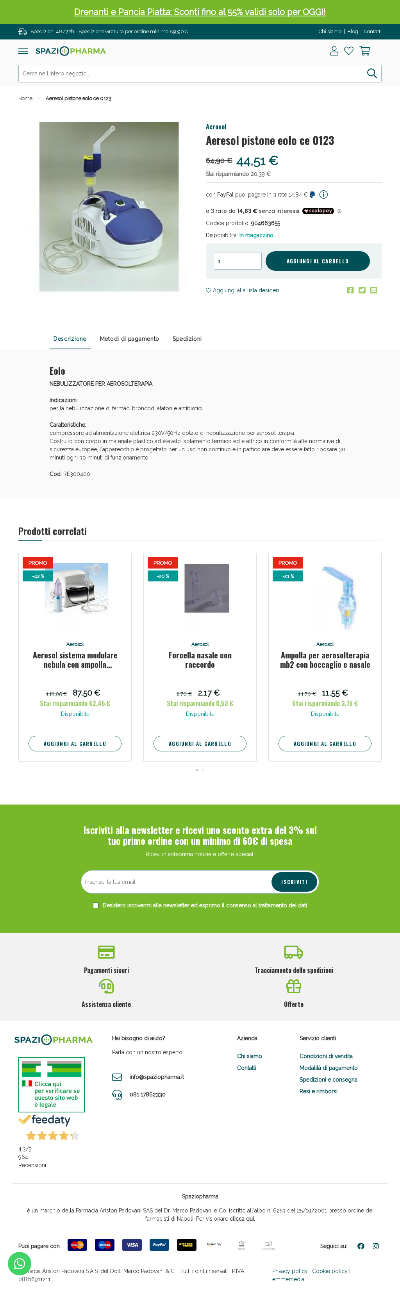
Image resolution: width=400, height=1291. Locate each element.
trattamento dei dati (283, 905)
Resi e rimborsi (319, 1091)
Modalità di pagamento (329, 1068)
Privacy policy (290, 1271)
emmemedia (288, 1279)
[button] (197, 770)
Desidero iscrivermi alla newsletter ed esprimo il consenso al (204, 905)
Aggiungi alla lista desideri (245, 290)
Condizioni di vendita (326, 1056)
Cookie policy (330, 1271)
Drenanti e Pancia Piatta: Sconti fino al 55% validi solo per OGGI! (200, 12)
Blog (352, 31)
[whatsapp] (19, 1263)
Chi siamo (330, 31)
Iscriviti (294, 882)
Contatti (373, 31)
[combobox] (200, 73)
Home (25, 98)
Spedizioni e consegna (328, 1079)
